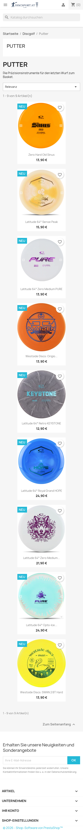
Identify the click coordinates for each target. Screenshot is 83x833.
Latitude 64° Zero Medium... (41, 558)
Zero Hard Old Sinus (41, 154)
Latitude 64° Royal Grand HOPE (41, 491)
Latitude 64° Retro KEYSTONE (41, 423)
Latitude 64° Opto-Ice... (41, 625)
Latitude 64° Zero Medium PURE (41, 289)
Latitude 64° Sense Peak (41, 222)
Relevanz (41, 86)
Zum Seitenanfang (59, 724)
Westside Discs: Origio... (41, 356)
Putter (16, 46)
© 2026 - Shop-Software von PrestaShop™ (33, 828)
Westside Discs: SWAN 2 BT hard (41, 692)
